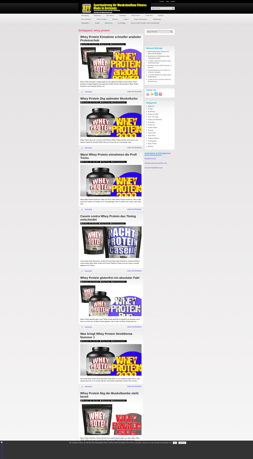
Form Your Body (86, 19)
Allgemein (151, 106)
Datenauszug (108, 23)
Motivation (97, 15)
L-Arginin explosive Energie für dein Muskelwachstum (159, 62)
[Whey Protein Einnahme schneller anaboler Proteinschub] (111, 63)
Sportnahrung (156, 19)
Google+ (173, 1)
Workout (160, 15)
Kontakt (97, 23)
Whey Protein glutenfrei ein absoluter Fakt (109, 277)
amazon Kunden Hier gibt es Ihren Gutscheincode (145, 23)
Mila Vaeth (85, 102)
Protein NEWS (152, 127)
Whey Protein (136, 15)
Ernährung (122, 15)
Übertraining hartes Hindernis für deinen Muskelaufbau (158, 52)
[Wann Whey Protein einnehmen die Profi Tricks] (111, 180)
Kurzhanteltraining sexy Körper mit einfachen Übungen (159, 71)
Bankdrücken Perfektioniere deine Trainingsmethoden (159, 57)
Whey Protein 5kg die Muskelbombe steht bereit (109, 395)
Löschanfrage (121, 23)
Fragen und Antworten (140, 19)
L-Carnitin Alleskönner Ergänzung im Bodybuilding (159, 76)
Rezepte (115, 19)
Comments (88, 91)
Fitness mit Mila (101, 19)
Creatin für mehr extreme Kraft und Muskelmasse (159, 80)
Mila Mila (85, 44)
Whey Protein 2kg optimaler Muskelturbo (109, 98)
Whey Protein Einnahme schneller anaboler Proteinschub (110, 38)
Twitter (167, 1)
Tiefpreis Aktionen (153, 138)
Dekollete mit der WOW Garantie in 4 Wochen (160, 66)
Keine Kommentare (118, 44)
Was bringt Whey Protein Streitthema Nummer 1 (106, 335)
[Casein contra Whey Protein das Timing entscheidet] (111, 242)
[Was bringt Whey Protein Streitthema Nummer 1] (111, 360)
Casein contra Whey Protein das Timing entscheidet (108, 218)
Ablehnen (182, 442)
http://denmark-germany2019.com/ (156, 163)
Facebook (161, 1)
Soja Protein (152, 133)
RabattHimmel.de (150, 158)
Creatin (126, 19)
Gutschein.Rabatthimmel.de (154, 168)
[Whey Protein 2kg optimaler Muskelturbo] (111, 121)
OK (175, 442)
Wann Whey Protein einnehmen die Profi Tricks (108, 156)
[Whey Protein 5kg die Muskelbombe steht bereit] (111, 419)
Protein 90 (149, 15)
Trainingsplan (85, 23)
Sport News (109, 15)
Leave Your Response (134, 91)
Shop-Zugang (85, 15)
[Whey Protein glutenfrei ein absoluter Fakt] (111, 300)
